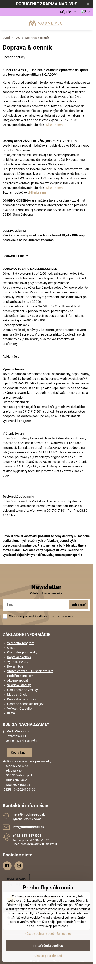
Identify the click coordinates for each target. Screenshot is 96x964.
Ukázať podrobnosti (48, 956)
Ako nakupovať (17, 680)
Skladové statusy (19, 685)
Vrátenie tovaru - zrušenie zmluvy (30, 671)
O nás (11, 647)
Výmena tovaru (17, 662)
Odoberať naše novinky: (46, 593)
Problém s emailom (20, 676)
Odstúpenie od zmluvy (22, 690)
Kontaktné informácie (22, 699)
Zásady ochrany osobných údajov (48, 933)
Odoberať (78, 605)
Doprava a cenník (19, 657)
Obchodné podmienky (22, 652)
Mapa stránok (17, 694)
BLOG (11, 713)
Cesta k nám (19, 752)
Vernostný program (20, 643)
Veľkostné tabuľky (19, 708)
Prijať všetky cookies (48, 945)
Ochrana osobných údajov (25, 704)
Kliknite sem (54, 125)
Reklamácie (15, 666)
